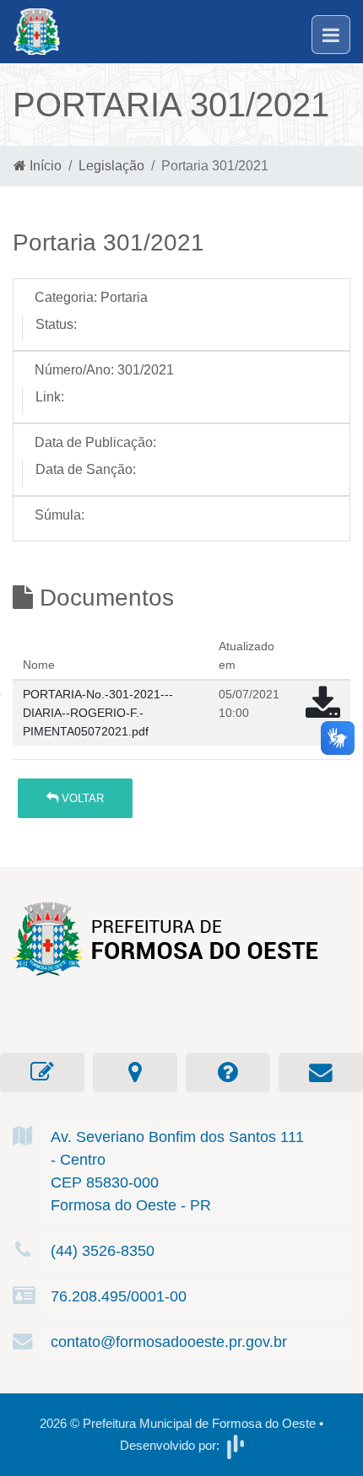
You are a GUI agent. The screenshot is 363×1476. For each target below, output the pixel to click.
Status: (56, 324)
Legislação (111, 166)
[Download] (323, 711)
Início (44, 166)
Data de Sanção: (85, 469)
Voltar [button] (81, 798)
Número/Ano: (74, 370)
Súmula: (59, 515)
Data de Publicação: (95, 442)
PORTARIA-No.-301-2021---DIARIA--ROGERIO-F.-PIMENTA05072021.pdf (98, 712)
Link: (49, 397)
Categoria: (66, 297)
